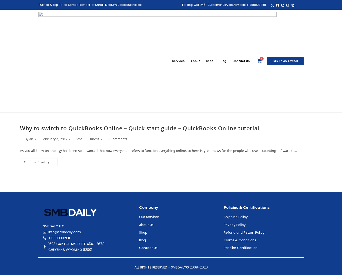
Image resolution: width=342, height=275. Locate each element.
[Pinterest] (283, 5)
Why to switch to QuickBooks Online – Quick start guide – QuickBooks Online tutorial (139, 128)
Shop (210, 61)
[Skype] (293, 5)
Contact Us (241, 61)
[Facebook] (278, 5)
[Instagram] (288, 5)
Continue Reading (40, 161)
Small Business (87, 139)
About (195, 61)
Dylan (28, 139)
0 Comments (117, 139)
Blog (223, 61)
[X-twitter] (273, 5)
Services (178, 61)
